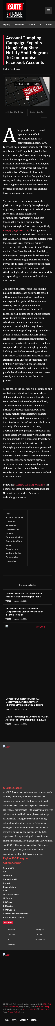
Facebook (12, 929)
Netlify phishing (13, 553)
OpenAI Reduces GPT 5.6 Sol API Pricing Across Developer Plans (24, 595)
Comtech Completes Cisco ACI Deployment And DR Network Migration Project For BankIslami (24, 701)
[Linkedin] (30, 120)
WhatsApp (40, 939)
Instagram (39, 929)
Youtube (11, 944)
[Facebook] (9, 120)
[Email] (37, 120)
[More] (44, 120)
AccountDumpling (14, 517)
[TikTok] (31, 934)
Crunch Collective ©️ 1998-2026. (35, 1009)
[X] (16, 120)
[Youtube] (4, 944)
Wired (8, 601)
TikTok (38, 934)
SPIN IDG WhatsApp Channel (29, 484)
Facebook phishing (15, 537)
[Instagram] (31, 929)
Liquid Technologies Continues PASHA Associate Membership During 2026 (27, 718)
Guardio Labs (12, 549)
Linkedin (11, 934)
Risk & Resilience (11, 69)
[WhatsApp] (23, 120)
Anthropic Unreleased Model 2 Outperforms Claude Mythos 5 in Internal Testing (24, 611)
